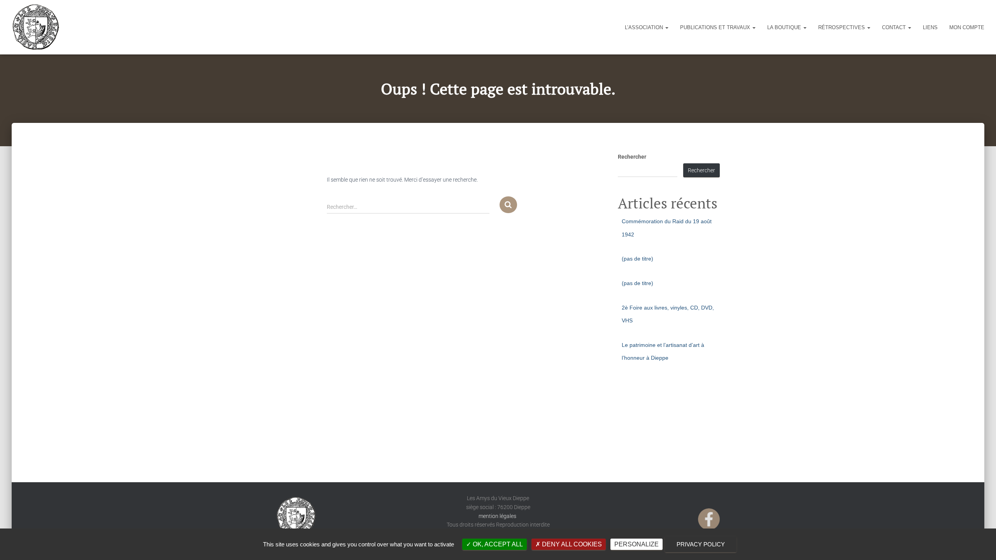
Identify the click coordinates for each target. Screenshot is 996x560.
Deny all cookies (571, 544)
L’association (645, 27)
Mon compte (966, 27)
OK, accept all (497, 544)
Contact (894, 27)
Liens (930, 27)
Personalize (636, 544)
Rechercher (632, 157)
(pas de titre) (637, 259)
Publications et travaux (716, 27)
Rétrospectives (842, 27)
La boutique (785, 27)
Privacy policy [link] (701, 544)
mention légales (498, 516)
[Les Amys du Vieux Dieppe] (35, 27)
